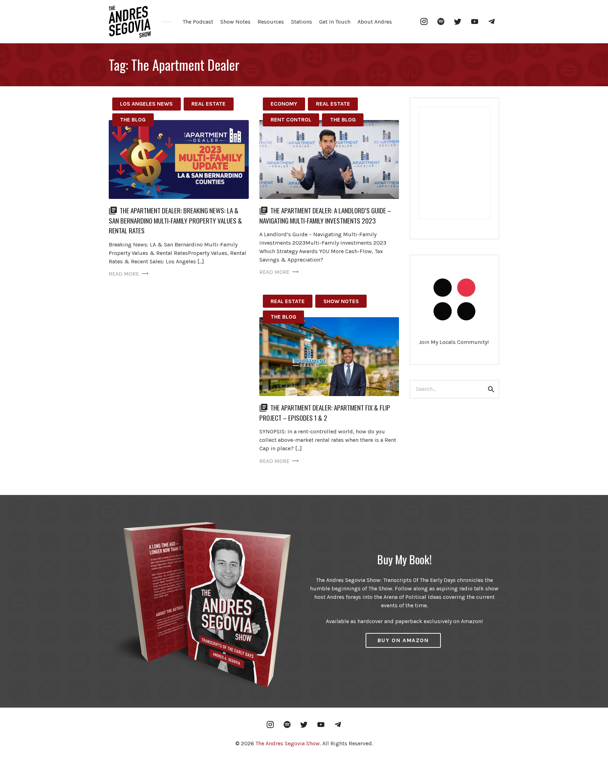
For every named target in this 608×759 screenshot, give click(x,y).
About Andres (374, 21)
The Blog (133, 119)
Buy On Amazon (403, 640)
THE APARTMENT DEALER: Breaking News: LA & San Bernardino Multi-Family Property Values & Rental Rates (175, 220)
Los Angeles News (146, 103)
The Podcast (198, 21)
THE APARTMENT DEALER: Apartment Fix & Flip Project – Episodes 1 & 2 (324, 412)
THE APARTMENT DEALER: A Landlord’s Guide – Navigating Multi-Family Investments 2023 (325, 215)
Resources (271, 21)
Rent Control (291, 119)
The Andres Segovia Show (287, 743)
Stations (301, 21)
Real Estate (208, 103)
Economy (284, 103)
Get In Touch (334, 21)
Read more (124, 273)
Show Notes (235, 21)
